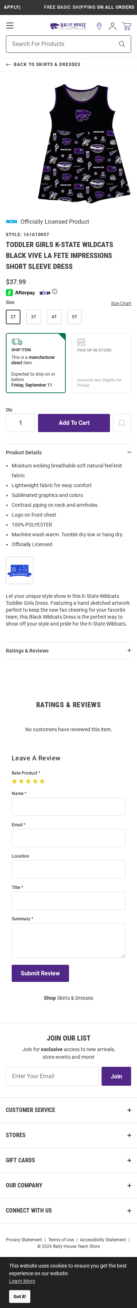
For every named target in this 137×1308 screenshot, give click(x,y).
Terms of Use (61, 1239)
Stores (16, 1135)
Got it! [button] (20, 1296)
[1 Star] (15, 781)
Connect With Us (29, 1210)
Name (17, 793)
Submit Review (40, 973)
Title (16, 887)
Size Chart (121, 303)
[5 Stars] (42, 781)
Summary (21, 919)
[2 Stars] (22, 781)
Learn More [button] (22, 1281)
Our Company (24, 1185)
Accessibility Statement (103, 1239)
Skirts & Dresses (68, 998)
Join (116, 1076)
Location (20, 856)
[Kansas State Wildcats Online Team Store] (68, 26)
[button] (99, 26)
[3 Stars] (29, 781)
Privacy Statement (24, 1239)
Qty (9, 410)
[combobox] (50, 44)
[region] (68, 547)
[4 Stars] (36, 781)
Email (17, 825)
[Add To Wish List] (122, 423)
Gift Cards (20, 1160)
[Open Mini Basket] (126, 26)
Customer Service (30, 1110)
